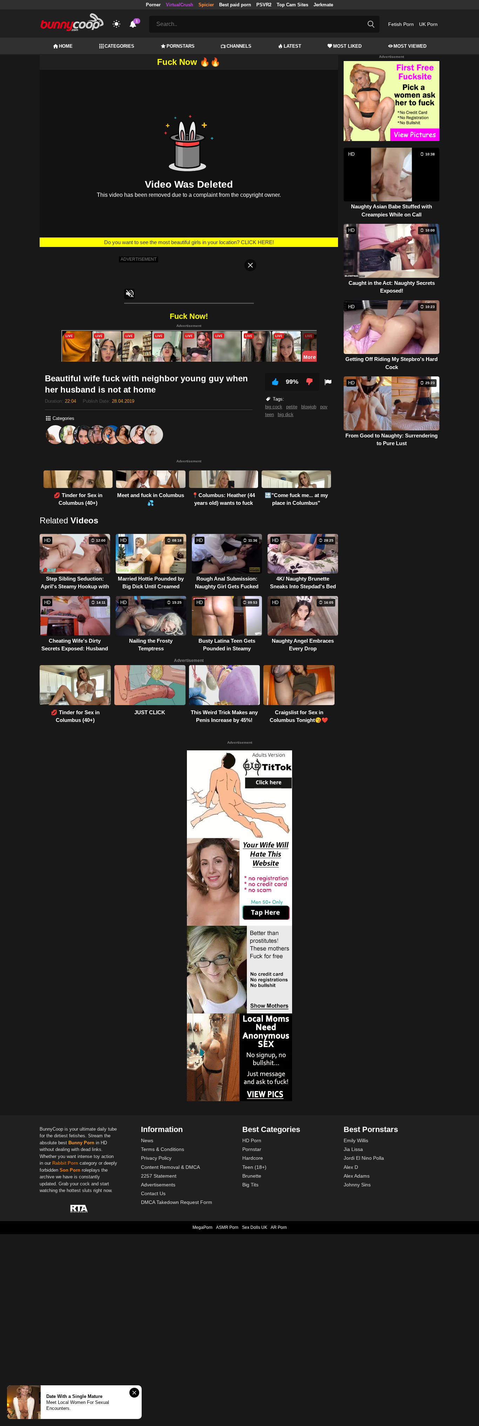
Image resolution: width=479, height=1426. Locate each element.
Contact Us (153, 1193)
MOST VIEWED (409, 46)
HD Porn (251, 1140)
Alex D (351, 1167)
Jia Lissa (353, 1149)
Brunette (251, 1176)
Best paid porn (235, 4)
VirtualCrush (179, 4)
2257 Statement (158, 1176)
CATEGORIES (119, 46)
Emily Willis (356, 1140)
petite (291, 406)
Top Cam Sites (292, 4)
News (147, 1140)
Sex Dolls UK (254, 1227)
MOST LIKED (347, 46)
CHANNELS (239, 46)
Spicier (206, 4)
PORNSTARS (181, 46)
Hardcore (252, 1158)
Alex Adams (357, 1176)
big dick (286, 414)
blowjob (308, 406)
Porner (153, 4)
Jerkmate (323, 4)
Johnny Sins (357, 1184)
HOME (66, 46)
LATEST (292, 46)
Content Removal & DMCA (170, 1167)
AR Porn (279, 1227)
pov (324, 406)
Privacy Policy (156, 1158)
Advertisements (158, 1184)
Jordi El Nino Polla (364, 1158)
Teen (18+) (254, 1167)
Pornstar (251, 1149)
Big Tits (250, 1184)
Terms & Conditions (162, 1149)
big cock (273, 406)
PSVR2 (263, 4)
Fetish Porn (401, 24)
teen (269, 414)
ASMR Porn (227, 1227)
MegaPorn (202, 1227)
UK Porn (428, 24)
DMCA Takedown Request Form (176, 1202)
